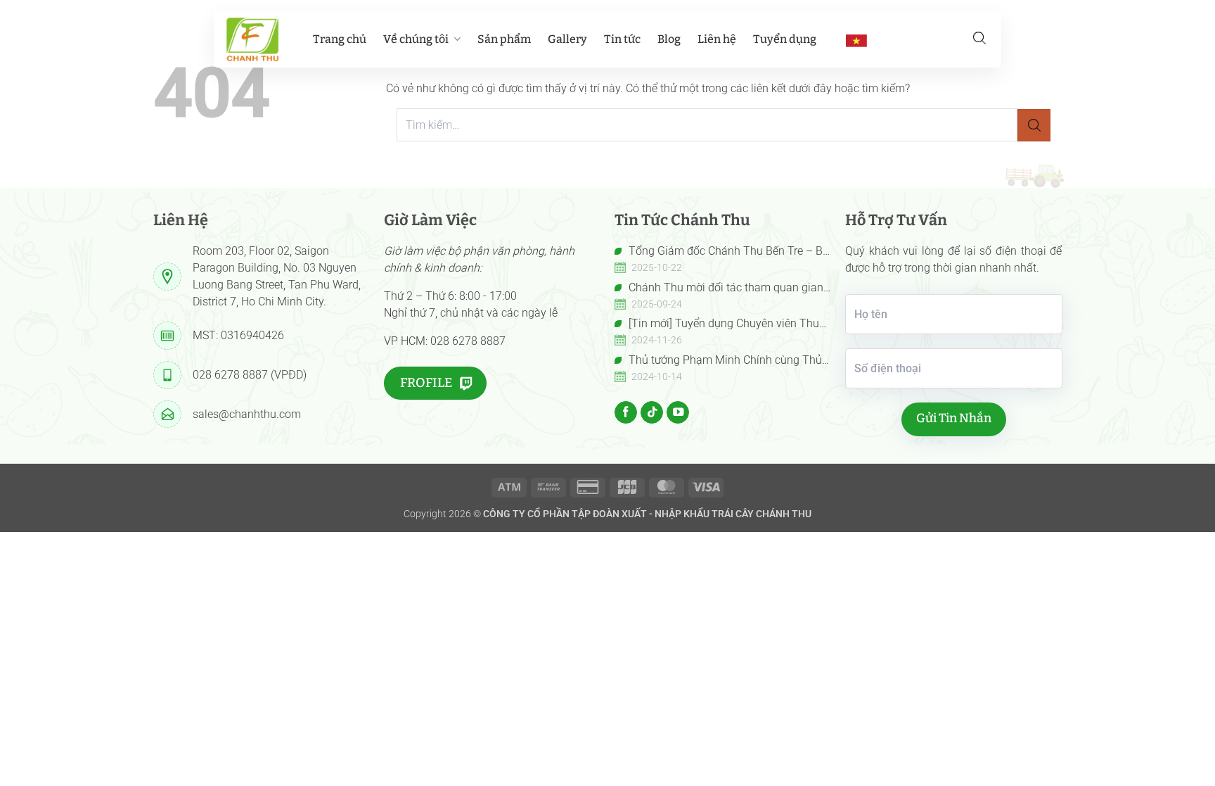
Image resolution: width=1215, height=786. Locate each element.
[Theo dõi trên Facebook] (626, 412)
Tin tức (622, 39)
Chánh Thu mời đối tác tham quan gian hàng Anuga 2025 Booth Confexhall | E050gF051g (719, 288)
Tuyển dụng (784, 39)
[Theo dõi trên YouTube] (678, 412)
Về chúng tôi (416, 39)
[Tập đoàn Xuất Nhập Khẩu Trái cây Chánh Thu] (252, 39)
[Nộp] (1033, 125)
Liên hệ (717, 39)
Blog (669, 39)
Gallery (567, 39)
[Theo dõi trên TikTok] (652, 412)
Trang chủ (339, 39)
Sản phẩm (504, 39)
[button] (979, 38)
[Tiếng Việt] (856, 40)
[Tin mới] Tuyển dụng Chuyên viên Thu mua (717, 324)
